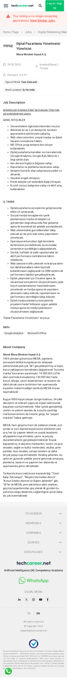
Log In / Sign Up (54, 5)
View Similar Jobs (42, 20)
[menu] (6, 6)
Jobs (28, 32)
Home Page (11, 32)
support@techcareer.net (33, 630)
